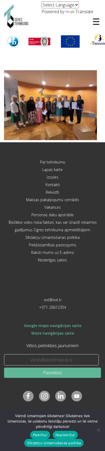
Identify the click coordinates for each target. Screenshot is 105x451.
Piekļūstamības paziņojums (52, 244)
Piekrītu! (40, 435)
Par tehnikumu (52, 162)
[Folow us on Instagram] (44, 396)
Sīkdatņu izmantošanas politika (52, 237)
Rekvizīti (52, 192)
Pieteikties (52, 373)
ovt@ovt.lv (52, 299)
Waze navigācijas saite (52, 333)
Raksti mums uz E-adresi (52, 252)
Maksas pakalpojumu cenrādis (52, 199)
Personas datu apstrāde (53, 214)
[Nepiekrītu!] (98, 430)
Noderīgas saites (52, 259)
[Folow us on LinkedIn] (60, 396)
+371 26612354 (52, 307)
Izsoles (52, 177)
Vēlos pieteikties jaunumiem (52, 346)
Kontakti (53, 184)
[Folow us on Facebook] (28, 396)
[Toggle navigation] (96, 21)
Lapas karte (52, 169)
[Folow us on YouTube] (76, 396)
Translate (84, 12)
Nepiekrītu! (65, 435)
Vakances (52, 207)
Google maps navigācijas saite (52, 325)
